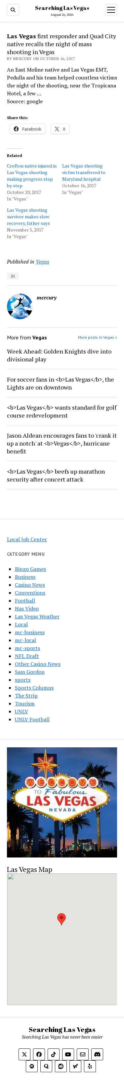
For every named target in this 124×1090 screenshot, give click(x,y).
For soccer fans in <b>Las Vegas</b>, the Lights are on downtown (60, 383)
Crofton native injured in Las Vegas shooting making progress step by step (32, 176)
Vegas (42, 261)
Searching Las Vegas (62, 8)
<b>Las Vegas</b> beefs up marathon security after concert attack (56, 475)
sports (22, 679)
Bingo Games (30, 569)
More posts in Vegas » (97, 337)
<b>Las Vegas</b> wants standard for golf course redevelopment (61, 411)
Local (21, 624)
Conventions (30, 592)
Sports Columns (34, 687)
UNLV (21, 711)
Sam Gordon (30, 671)
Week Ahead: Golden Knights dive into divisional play (59, 355)
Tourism (25, 703)
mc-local (25, 640)
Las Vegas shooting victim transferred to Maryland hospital (83, 172)
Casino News (30, 584)
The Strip (26, 695)
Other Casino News (38, 664)
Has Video (27, 608)
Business (25, 576)
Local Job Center (27, 539)
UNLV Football (32, 719)
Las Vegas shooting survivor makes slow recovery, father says (28, 216)
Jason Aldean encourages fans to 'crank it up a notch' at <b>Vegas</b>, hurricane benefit (62, 443)
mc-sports (27, 648)
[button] (61, 919)
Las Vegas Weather (37, 616)
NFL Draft (27, 656)
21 (13, 275)
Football (25, 600)
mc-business (30, 632)
